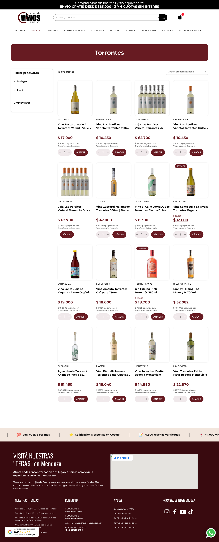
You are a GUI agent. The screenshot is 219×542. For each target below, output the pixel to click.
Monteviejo (141, 366)
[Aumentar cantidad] (70, 152)
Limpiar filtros (21, 102)
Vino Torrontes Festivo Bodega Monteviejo (150, 373)
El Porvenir (103, 284)
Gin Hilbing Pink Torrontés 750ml (146, 290)
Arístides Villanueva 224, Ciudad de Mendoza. (36, 509)
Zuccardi (63, 119)
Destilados (52, 30)
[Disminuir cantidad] (60, 152)
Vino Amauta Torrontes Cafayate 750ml (111, 290)
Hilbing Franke (143, 284)
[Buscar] (163, 17)
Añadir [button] (80, 152)
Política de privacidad (124, 527)
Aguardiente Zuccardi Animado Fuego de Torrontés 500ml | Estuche (72, 373)
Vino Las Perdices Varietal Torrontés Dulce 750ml (189, 126)
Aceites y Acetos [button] (73, 30)
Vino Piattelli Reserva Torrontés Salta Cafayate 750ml (112, 373)
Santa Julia (179, 201)
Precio (19, 90)
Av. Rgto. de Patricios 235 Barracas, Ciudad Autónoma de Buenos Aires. (35, 519)
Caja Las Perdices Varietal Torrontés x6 (149, 126)
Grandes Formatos (190, 30)
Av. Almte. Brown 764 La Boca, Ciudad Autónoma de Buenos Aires (33, 526)
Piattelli (101, 366)
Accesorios (97, 30)
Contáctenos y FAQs (124, 509)
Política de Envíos (122, 513)
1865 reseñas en (24, 534)
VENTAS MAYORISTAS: (76, 528)
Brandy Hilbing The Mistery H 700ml (186, 290)
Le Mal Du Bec (142, 201)
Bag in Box (168, 30)
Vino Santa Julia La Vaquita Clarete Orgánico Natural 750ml (75, 290)
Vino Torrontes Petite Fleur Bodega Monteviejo (190, 373)
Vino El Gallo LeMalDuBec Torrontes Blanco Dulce (152, 208)
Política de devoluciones (125, 518)
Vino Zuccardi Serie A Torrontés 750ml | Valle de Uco (73, 126)
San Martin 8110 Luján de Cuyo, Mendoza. (34, 513)
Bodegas (20, 30)
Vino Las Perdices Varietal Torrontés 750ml (113, 126)
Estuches (115, 30)
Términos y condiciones (125, 523)
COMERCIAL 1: (73, 510)
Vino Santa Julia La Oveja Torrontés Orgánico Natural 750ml (190, 208)
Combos (130, 30)
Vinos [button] (34, 30)
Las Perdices (103, 119)
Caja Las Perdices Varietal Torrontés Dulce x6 (74, 208)
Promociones (148, 30)
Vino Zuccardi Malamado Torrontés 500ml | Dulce (113, 208)
